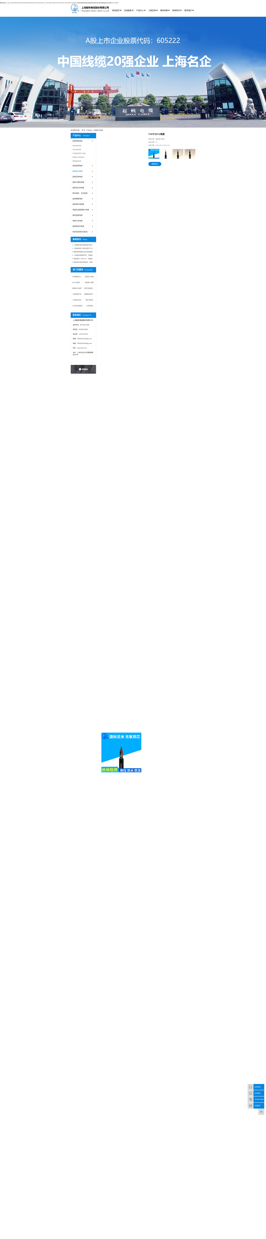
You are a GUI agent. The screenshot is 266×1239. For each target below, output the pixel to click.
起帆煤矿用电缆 (78, 204)
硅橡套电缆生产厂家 (89, 294)
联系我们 (188, 10)
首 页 (83, 130)
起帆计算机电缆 (78, 182)
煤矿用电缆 (89, 300)
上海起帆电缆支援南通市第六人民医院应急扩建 (84, 245)
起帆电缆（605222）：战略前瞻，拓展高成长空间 (84, 258)
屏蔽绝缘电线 (77, 161)
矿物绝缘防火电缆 (77, 276)
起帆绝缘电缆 (78, 141)
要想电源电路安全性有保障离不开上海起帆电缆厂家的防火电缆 (84, 252)
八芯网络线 (89, 306)
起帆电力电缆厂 (77, 288)
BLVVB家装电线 (77, 282)
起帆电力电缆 (98, 130)
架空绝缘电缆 (77, 146)
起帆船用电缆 (78, 166)
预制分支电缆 (78, 221)
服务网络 (164, 10)
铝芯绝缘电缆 (77, 149)
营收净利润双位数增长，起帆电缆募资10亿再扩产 (84, 262)
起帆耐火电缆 (89, 282)
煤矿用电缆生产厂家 (89, 288)
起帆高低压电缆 (78, 226)
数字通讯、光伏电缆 (80, 193)
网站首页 (116, 10)
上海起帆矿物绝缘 (77, 294)
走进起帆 (128, 10)
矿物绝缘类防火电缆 (79, 153)
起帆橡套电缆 (78, 199)
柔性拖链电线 (78, 215)
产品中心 (140, 10)
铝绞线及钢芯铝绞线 (80, 232)
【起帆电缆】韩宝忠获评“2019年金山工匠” (84, 248)
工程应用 (152, 10)
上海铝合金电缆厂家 (77, 300)
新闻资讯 (176, 10)
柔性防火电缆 (89, 276)
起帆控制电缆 (78, 177)
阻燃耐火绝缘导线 (78, 157)
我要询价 (154, 164)
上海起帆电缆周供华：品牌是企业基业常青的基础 (84, 255)
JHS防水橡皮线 (77, 306)
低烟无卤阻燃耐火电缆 (81, 210)
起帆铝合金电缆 (78, 188)
